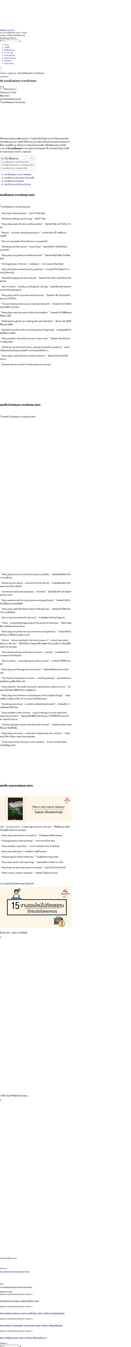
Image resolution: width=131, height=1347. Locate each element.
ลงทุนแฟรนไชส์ (9, 58)
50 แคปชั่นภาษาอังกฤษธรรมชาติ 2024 (14, 1271)
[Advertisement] (61, 14)
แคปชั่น (7, 47)
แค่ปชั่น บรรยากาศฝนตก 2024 (15, 168)
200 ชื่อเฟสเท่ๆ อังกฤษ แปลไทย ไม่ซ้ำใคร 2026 (19, 1301)
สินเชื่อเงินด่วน (9, 50)
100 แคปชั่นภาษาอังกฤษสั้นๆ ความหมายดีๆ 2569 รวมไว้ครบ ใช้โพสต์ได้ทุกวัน (31, 1325)
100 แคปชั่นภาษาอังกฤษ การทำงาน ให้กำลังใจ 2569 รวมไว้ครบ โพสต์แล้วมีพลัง (32, 1313)
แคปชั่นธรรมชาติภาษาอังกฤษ (17, 184)
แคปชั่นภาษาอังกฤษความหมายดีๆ (19, 177)
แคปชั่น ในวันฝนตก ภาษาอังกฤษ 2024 (18, 164)
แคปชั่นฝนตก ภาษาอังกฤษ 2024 (16, 161)
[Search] (20, 41)
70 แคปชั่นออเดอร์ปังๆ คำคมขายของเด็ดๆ (16, 1287)
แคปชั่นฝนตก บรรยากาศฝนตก (17, 174)
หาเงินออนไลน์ (9, 55)
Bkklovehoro (11, 89)
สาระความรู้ (8, 52)
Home (6, 45)
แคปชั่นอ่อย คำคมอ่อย (14, 180)
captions (12, 73)
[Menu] (1, 68)
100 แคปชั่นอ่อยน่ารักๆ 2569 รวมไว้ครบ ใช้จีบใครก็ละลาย (23, 1337)
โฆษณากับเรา (9, 63)
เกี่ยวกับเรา (8, 60)
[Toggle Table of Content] (31, 158)
